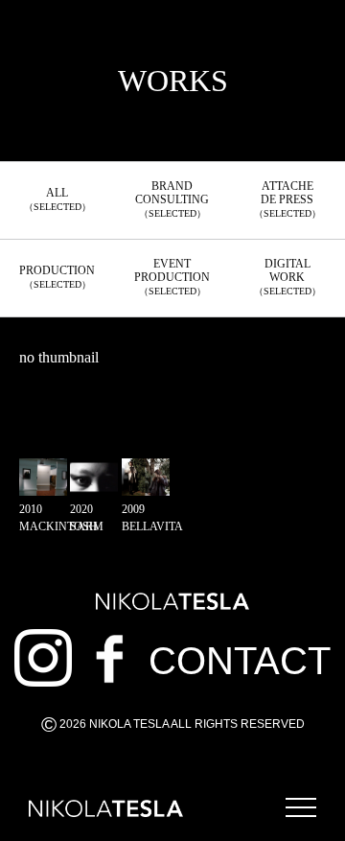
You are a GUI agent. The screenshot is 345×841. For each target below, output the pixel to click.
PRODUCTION (57, 277)
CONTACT (240, 661)
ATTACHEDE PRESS (287, 199)
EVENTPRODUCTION (172, 276)
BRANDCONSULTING (172, 199)
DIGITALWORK (287, 276)
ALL (57, 199)
